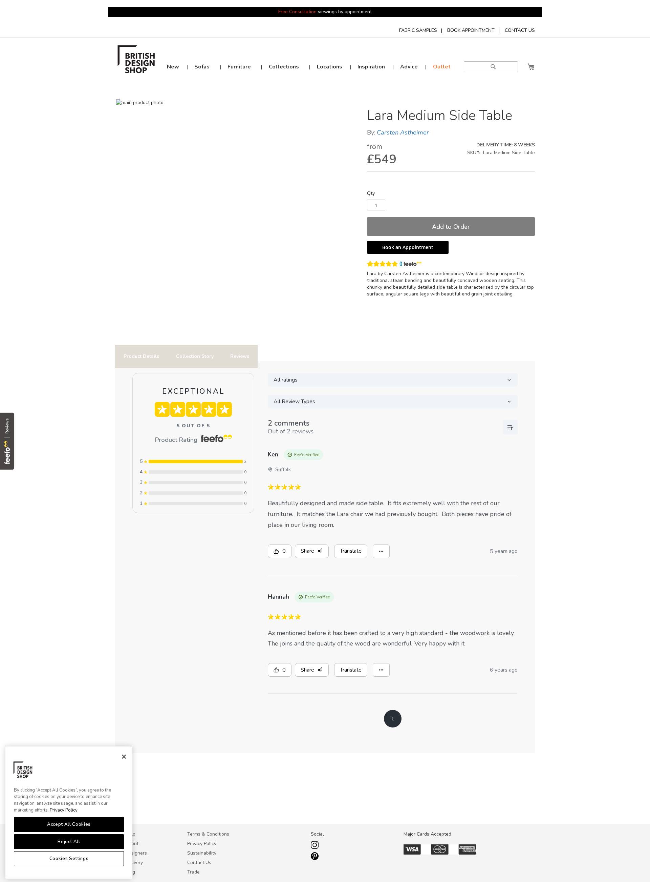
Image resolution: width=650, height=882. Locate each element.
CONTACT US (520, 30)
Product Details (141, 356)
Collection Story (195, 356)
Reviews (239, 356)
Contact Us (199, 862)
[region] (68, 812)
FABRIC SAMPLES (418, 30)
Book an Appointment (407, 247)
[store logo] (136, 61)
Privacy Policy (64, 810)
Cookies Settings (69, 859)
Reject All (69, 842)
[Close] (123, 756)
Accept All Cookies (69, 825)
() (400, 263)
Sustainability (201, 853)
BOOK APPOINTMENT (471, 30)
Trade (193, 872)
